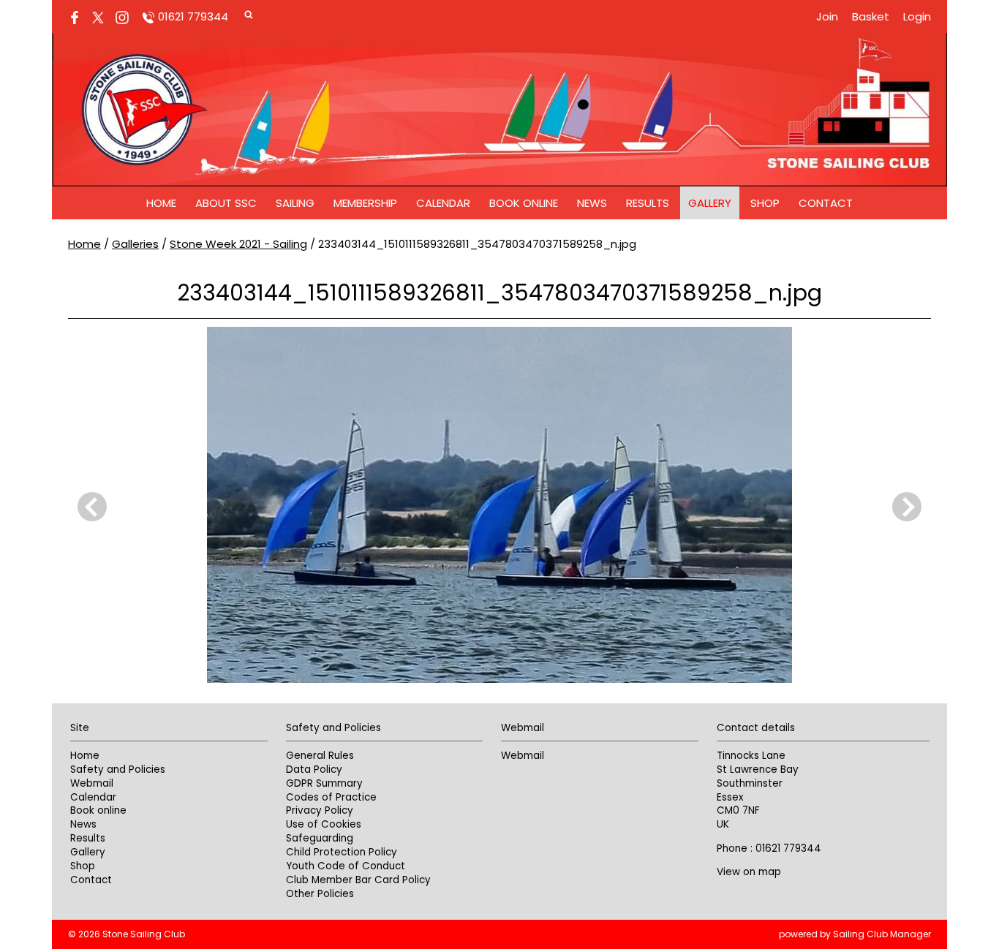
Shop (765, 203)
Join (827, 16)
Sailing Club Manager (882, 934)
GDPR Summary (324, 783)
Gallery (709, 203)
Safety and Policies (117, 769)
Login (917, 16)
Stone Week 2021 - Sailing (238, 244)
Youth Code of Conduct (345, 866)
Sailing (295, 203)
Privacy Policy (319, 810)
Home (161, 203)
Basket (870, 16)
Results (647, 203)
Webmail (91, 783)
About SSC (226, 203)
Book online (523, 203)
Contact (826, 203)
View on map (749, 872)
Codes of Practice (331, 797)
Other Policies (320, 894)
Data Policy (314, 769)
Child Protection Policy (341, 852)
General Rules (320, 756)
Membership (365, 203)
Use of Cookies (323, 824)
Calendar (443, 203)
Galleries (135, 244)
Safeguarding (319, 838)
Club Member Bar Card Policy (358, 880)
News (592, 203)
